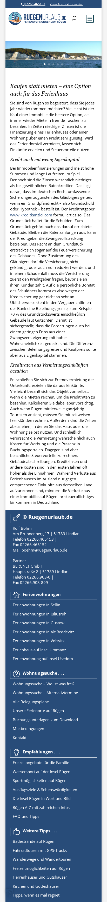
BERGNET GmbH (27, 566)
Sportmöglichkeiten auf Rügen (39, 780)
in (47, 604)
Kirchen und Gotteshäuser (36, 886)
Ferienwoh (22, 604)
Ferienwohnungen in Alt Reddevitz (43, 631)
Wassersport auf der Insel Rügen (41, 771)
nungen (38, 604)
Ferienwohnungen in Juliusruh (39, 613)
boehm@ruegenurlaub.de (44, 550)
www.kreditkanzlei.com (31, 214)
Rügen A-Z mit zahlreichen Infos (41, 807)
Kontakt (19, 737)
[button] (9, 892)
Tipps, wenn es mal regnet (36, 895)
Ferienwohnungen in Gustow (38, 622)
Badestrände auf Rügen (33, 841)
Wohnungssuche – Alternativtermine (45, 692)
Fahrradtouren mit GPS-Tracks (40, 850)
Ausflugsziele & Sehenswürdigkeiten (45, 789)
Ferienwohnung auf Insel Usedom (43, 658)
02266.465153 (34, 4)
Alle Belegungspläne (31, 701)
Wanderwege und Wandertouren (42, 859)
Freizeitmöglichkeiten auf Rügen (41, 868)
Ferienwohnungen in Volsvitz (38, 640)
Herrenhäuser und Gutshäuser (40, 877)
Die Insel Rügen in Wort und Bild (42, 798)
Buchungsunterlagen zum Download (45, 719)
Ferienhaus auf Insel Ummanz (39, 649)
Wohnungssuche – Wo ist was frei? (43, 683)
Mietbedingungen (28, 728)
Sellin (55, 604)
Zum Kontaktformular (66, 4)
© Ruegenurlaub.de (48, 516)
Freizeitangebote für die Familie (41, 762)
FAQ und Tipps (26, 816)
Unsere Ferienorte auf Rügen (38, 710)
